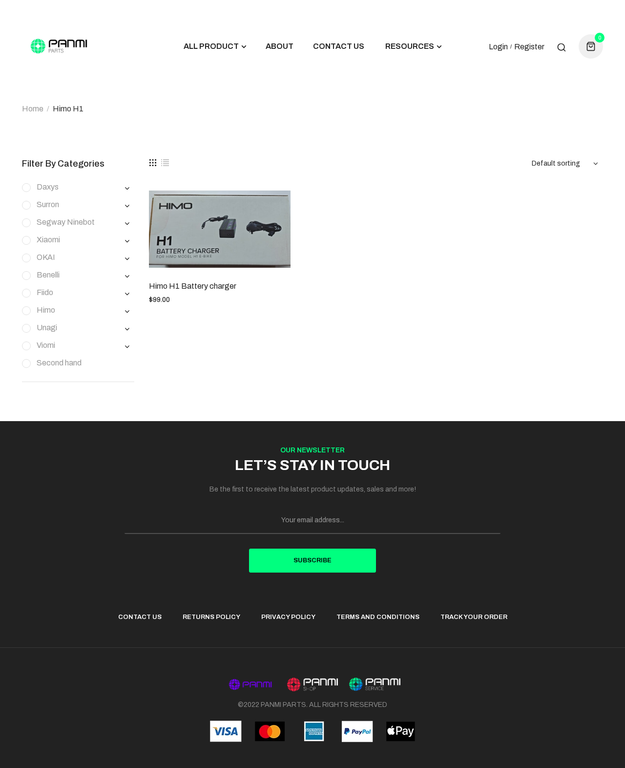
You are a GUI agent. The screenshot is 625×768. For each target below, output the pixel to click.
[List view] (165, 163)
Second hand (59, 363)
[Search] (561, 46)
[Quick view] (276, 210)
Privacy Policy (288, 617)
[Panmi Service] (374, 684)
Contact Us (140, 617)
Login (498, 46)
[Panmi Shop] (312, 684)
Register (529, 46)
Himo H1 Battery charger (192, 286)
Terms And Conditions (377, 617)
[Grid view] (153, 163)
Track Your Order (473, 617)
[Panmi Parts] (58, 46)
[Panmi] (250, 684)
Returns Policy (211, 617)
